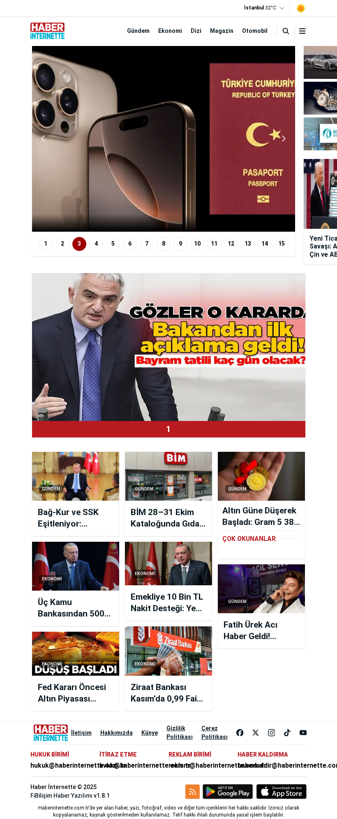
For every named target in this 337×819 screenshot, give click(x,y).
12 (231, 243)
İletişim (81, 732)
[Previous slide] (43, 139)
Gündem (138, 31)
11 (214, 243)
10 (197, 243)
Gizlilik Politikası (179, 732)
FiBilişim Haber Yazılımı (61, 795)
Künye (149, 732)
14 (264, 243)
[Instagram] (271, 732)
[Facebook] (240, 732)
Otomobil (255, 31)
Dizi (196, 31)
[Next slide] (283, 139)
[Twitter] (255, 732)
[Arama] (285, 31)
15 (281, 243)
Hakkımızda (116, 732)
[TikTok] (287, 732)
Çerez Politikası (214, 732)
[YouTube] (303, 732)
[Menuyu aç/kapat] (302, 31)
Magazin (221, 31)
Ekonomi (170, 31)
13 (248, 243)
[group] (163, 139)
